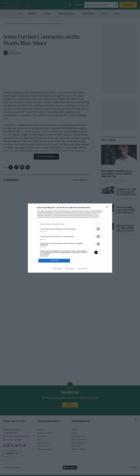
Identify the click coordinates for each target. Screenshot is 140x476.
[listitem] (70, 224)
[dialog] (70, 238)
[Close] (108, 208)
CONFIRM (54, 260)
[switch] (97, 228)
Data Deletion (57, 268)
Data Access (70, 268)
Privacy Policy (82, 268)
